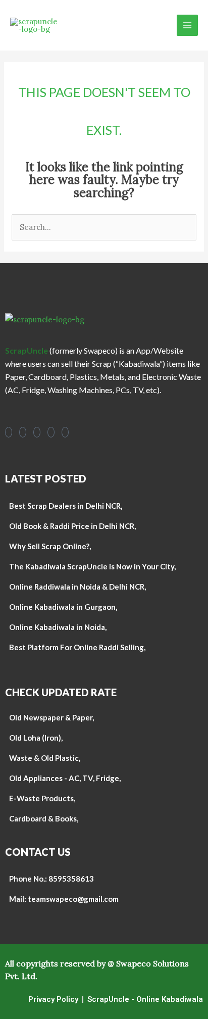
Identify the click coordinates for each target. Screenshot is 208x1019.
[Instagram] (22, 432)
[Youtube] (36, 432)
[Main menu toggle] (187, 25)
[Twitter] (65, 432)
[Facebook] (8, 432)
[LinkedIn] (51, 432)
